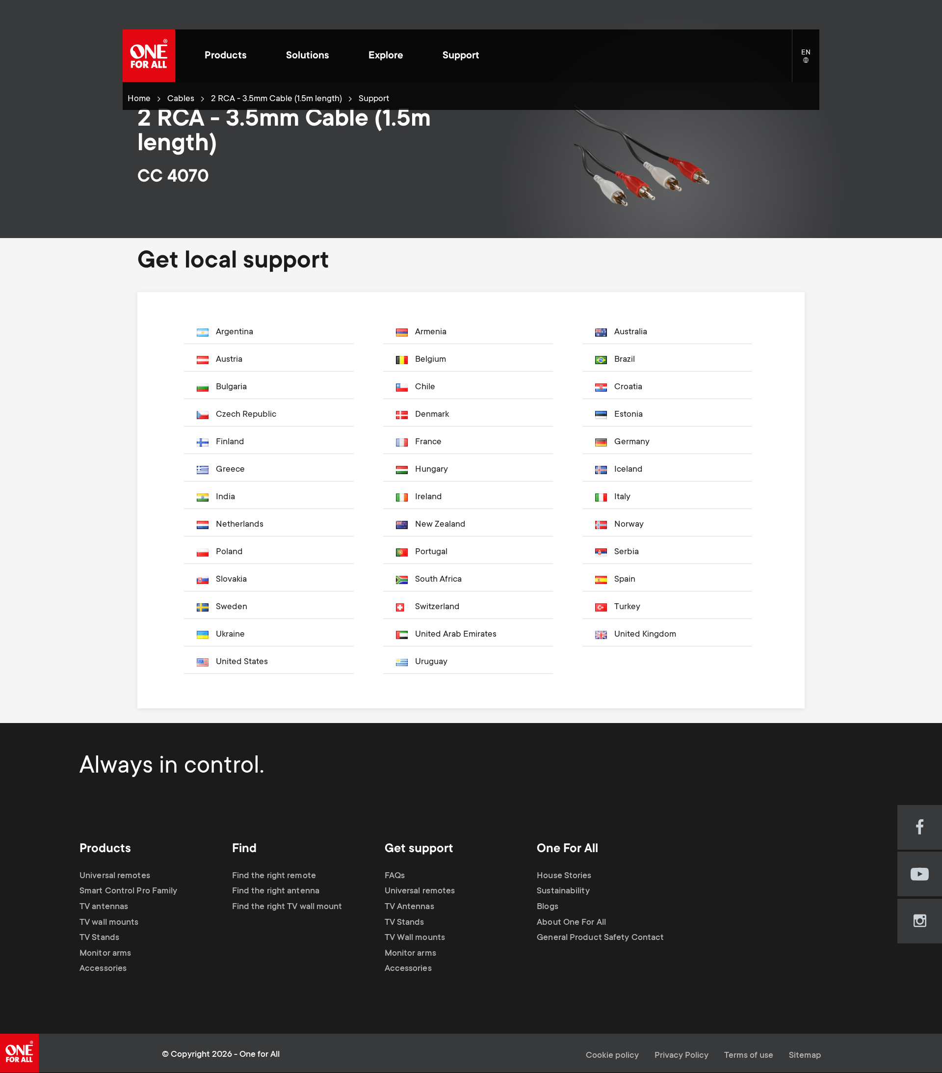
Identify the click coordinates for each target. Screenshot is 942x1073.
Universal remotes (114, 876)
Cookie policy (612, 1056)
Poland (229, 552)
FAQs (395, 876)
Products (226, 56)
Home (139, 99)
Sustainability (563, 891)
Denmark (432, 415)
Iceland (628, 470)
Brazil (624, 360)
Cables (180, 99)
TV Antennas (409, 907)
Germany (632, 442)
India (225, 497)
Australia (630, 332)
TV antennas (103, 907)
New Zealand (440, 525)
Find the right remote (274, 876)
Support (461, 56)
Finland (230, 442)
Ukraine (230, 635)
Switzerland (437, 607)
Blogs (547, 907)
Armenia (430, 332)
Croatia (628, 387)
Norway (629, 525)
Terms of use (748, 1056)
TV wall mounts (108, 923)
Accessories (103, 969)
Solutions (307, 56)
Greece (230, 470)
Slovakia (231, 580)
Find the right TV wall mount (287, 907)
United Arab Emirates (456, 635)
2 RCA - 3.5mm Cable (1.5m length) (276, 99)
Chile (425, 387)
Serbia (626, 552)
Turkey (627, 607)
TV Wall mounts (415, 938)
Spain (624, 580)
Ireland (428, 497)
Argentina (234, 332)
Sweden (231, 607)
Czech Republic (246, 415)
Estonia (628, 415)
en (810, 61)
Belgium (430, 360)
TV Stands (99, 938)
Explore (385, 56)
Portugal (431, 552)
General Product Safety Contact (600, 938)
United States (242, 662)
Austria (229, 360)
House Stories (564, 876)
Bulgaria (231, 387)
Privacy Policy (681, 1056)
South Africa (438, 580)
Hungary (431, 470)
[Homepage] (149, 55)
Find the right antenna (275, 891)
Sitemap (805, 1056)
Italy (622, 497)
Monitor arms (105, 954)
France (428, 442)
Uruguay (431, 662)
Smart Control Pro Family (128, 891)
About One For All (571, 923)
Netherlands (239, 525)
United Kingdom (645, 635)
